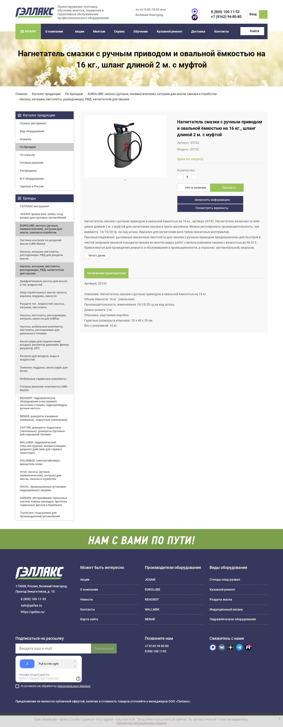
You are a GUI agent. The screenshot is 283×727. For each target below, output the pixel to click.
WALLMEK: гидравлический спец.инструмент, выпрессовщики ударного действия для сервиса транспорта (43, 447)
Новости (86, 599)
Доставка (198, 31)
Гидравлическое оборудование (233, 619)
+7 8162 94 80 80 (157, 646)
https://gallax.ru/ (33, 612)
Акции (79, 31)
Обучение (141, 31)
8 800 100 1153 (155, 651)
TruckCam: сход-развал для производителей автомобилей (40, 514)
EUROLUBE (152, 589)
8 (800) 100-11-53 (225, 12)
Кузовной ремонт (169, 31)
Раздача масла (221, 599)
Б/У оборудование (32, 178)
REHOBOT (152, 599)
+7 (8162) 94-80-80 (226, 17)
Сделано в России (32, 186)
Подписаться (103, 648)
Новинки (25, 139)
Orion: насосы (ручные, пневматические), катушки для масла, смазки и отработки (40, 475)
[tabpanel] (125, 146)
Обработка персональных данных (142, 723)
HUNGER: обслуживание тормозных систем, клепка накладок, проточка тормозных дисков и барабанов (43, 501)
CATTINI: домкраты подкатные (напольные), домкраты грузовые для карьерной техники (42, 431)
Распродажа (28, 170)
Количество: (186, 170)
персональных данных (73, 686)
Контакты (221, 31)
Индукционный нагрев (226, 609)
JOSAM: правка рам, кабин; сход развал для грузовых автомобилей (43, 215)
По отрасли (27, 155)
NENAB (150, 619)
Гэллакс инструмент (33, 123)
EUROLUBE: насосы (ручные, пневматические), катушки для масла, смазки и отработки (41, 229)
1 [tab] (125, 180)
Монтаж (99, 31)
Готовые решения (31, 162)
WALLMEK (152, 609)
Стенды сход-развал (225, 579)
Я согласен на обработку (55, 686)
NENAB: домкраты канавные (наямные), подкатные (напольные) (44, 418)
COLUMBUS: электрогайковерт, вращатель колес (40, 462)
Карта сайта (89, 619)
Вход (253, 14)
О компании (54, 31)
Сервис (119, 31)
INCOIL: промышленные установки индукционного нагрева (43, 488)
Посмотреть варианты (211, 208)
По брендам (28, 147)
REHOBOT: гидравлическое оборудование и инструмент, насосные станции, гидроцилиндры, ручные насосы (43, 403)
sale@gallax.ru (31, 605)
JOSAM (150, 579)
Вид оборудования (32, 131)
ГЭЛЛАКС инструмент (34, 206)
